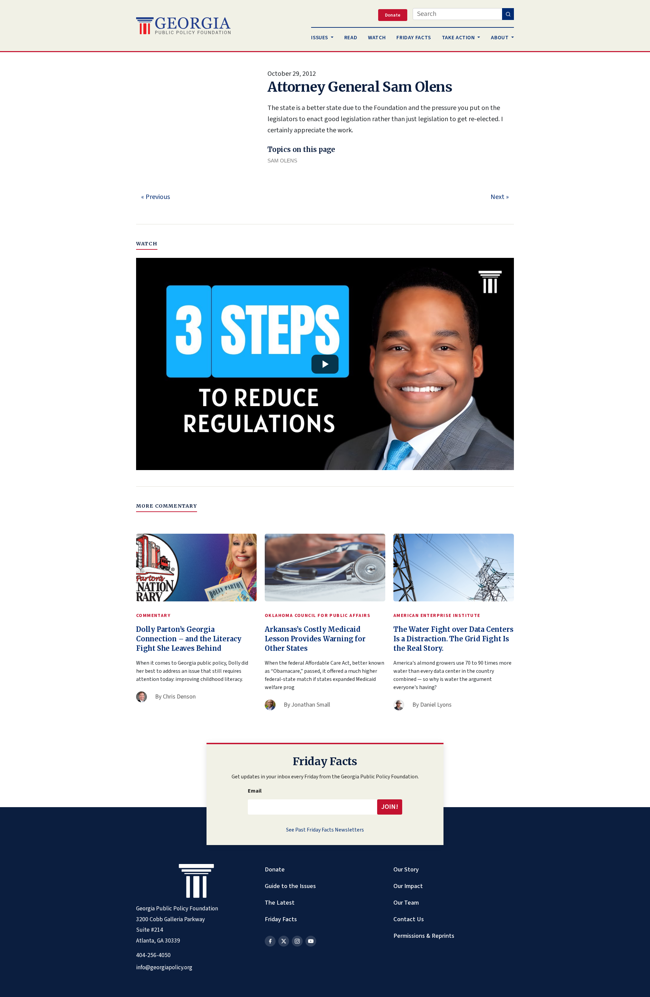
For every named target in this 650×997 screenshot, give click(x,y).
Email (255, 791)
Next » (500, 197)
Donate (275, 869)
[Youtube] (310, 941)
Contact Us (408, 919)
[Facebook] (270, 941)
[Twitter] (283, 941)
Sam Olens (282, 160)
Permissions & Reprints (423, 935)
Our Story (406, 869)
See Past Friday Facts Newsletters (325, 830)
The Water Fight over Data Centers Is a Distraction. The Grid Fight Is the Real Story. (453, 638)
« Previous (155, 197)
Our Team (406, 902)
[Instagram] (297, 941)
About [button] (500, 37)
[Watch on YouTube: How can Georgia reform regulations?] (325, 364)
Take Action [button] (459, 37)
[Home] (183, 25)
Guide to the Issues (290, 886)
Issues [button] (320, 37)
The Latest (280, 902)
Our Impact (408, 886)
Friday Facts (281, 919)
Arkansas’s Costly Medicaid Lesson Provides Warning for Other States (315, 638)
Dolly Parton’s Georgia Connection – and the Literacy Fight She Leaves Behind (188, 638)
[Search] (508, 14)
